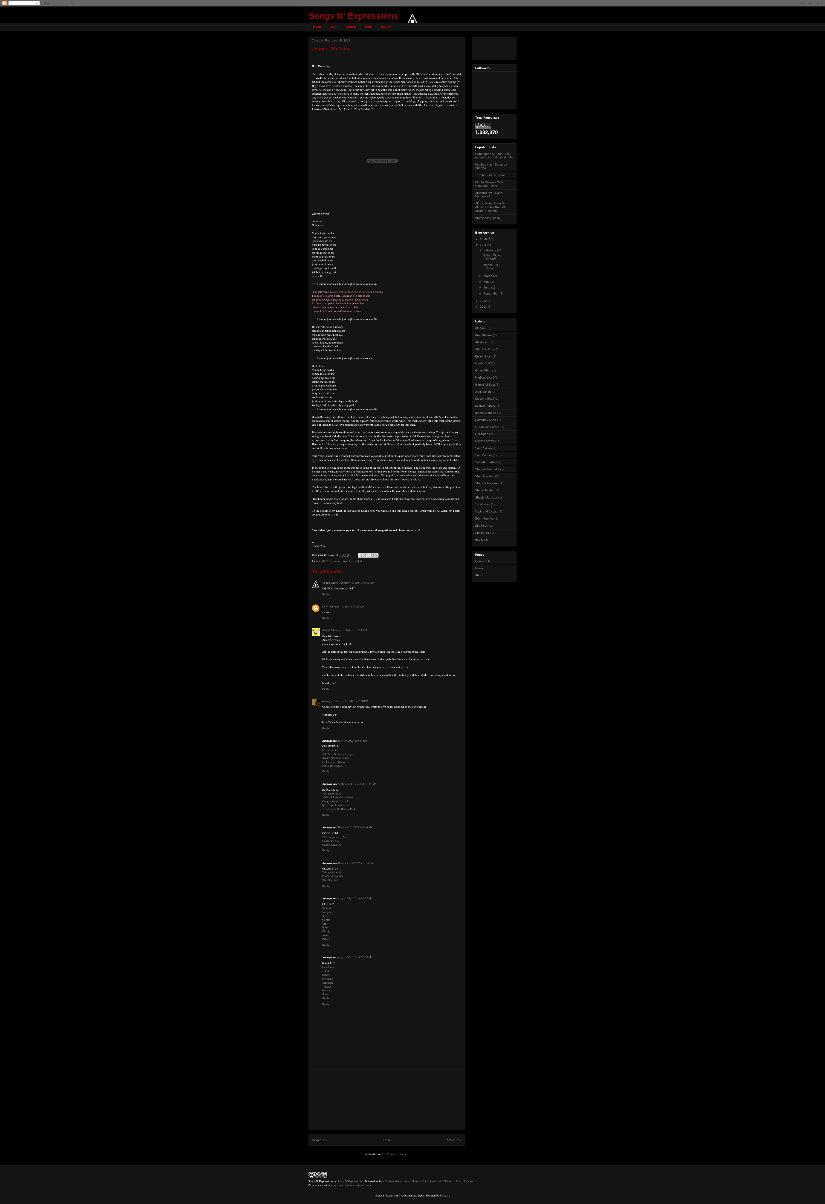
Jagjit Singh (483, 391)
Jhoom (336, 561)
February (490, 250)
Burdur (326, 998)
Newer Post (319, 1140)
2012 (484, 300)
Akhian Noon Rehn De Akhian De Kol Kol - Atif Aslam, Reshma (490, 207)
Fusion (386, 26)
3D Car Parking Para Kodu (337, 797)
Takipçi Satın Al (331, 793)
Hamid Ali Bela (485, 384)
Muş (324, 916)
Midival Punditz (485, 405)
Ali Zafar (326, 561)
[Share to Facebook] (372, 555)
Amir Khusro (483, 335)
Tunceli (326, 986)
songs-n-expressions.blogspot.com (351, 1185)
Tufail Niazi (482, 504)
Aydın (325, 935)
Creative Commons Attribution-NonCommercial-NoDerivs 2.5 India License (429, 1181)
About (479, 575)
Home (317, 26)
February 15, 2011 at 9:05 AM (356, 582)
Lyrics (352, 561)
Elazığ (326, 931)
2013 (484, 306)
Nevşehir (327, 912)
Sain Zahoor (483, 455)
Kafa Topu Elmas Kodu (335, 805)
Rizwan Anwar (484, 441)
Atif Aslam (482, 342)
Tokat (325, 971)
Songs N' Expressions (353, 16)
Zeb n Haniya (484, 518)
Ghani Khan (483, 370)
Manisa (326, 908)
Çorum (326, 920)
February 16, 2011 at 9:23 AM (346, 606)
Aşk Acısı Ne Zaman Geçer (337, 754)
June (487, 287)
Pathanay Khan (485, 420)
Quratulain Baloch (487, 427)
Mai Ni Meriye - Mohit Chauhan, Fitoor (489, 183)
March (488, 276)
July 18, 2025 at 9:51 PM (352, 740)
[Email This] (360, 555)
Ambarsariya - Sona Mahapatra (488, 194)
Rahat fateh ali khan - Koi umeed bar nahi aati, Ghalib (494, 155)
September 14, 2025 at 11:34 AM (357, 784)
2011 (483, 245)
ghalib (479, 539)
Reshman (481, 434)
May (487, 281)
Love (345, 561)
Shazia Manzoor (486, 497)
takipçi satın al (330, 750)
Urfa (324, 923)
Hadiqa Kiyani (484, 377)
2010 (484, 239)
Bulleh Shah (483, 356)
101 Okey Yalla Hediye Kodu (339, 809)
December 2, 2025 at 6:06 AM (355, 827)
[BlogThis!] (364, 555)
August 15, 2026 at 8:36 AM (354, 898)
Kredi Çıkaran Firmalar (335, 758)
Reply (325, 594)
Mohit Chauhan (485, 412)
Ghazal (351, 26)
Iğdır (325, 927)
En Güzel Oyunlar (332, 876)
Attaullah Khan (485, 349)
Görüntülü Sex (330, 841)
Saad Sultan (483, 448)
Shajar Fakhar (485, 490)
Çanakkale (328, 967)
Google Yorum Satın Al (335, 801)
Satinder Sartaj (485, 462)
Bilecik (326, 939)
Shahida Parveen (487, 483)
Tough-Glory (330, 582)
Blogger (444, 1195)
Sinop (325, 994)
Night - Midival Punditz (492, 257)
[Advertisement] (386, 1099)
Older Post (454, 1140)
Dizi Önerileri (330, 880)
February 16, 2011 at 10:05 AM (348, 630)
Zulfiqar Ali (482, 532)
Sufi (334, 26)
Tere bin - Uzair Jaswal (490, 175)
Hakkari (327, 990)
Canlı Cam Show (332, 845)
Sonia (325, 630)
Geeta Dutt (482, 363)
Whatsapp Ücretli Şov (335, 837)
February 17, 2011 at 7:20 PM (351, 701)
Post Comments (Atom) (394, 1154)
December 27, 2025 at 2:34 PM (356, 863)
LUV (325, 606)
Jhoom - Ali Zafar (331, 48)
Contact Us (482, 561)
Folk (368, 26)
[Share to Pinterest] (376, 555)
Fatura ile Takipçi (332, 766)
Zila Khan (481, 525)
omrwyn (327, 701)
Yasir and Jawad (486, 511)
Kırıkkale (327, 983)
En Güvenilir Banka (333, 762)
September (492, 293)
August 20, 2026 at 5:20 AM (354, 957)
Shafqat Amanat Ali (488, 469)
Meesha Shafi (484, 398)
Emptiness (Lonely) (488, 217)
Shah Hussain (484, 476)
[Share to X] (368, 555)
